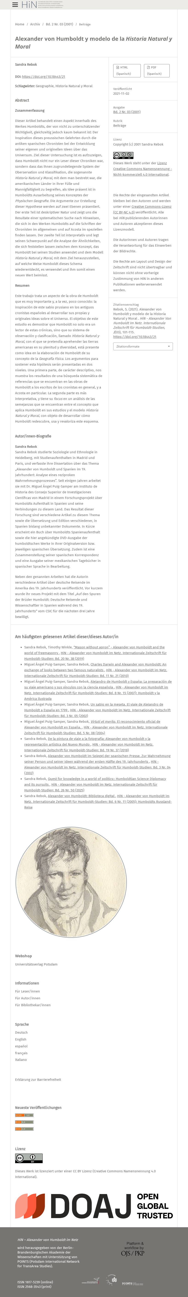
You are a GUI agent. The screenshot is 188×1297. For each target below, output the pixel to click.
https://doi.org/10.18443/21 (43, 77)
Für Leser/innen (27, 991)
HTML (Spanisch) (123, 71)
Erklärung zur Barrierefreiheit (38, 1080)
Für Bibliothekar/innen (33, 1005)
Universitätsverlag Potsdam (36, 964)
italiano (21, 1060)
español (21, 1046)
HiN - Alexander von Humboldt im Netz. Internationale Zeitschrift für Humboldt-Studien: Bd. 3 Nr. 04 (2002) (97, 767)
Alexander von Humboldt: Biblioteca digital (81, 796)
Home (19, 24)
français (21, 1053)
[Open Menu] (15, 4)
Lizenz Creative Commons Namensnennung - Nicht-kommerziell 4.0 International (142, 169)
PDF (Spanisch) (154, 71)
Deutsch (21, 1032)
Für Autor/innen (27, 998)
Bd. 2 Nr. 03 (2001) (59, 24)
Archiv (35, 24)
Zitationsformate (127, 346)
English (20, 1039)
